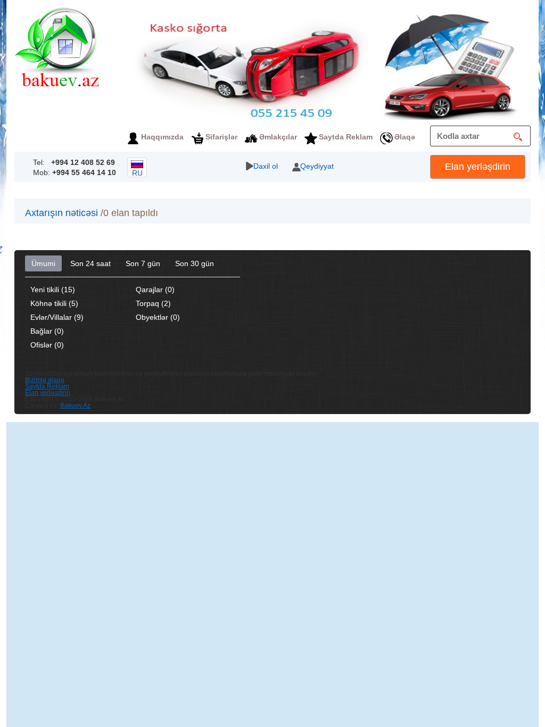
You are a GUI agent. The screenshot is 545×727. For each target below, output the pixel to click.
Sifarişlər (221, 137)
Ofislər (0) (47, 345)
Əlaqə (404, 137)
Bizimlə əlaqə (44, 380)
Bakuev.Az (75, 405)
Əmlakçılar (278, 137)
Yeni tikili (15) (52, 289)
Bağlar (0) (47, 331)
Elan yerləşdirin (477, 166)
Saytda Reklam (346, 137)
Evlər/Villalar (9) (57, 317)
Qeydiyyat (317, 166)
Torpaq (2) (153, 303)
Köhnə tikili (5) (54, 303)
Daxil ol (265, 166)
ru (137, 173)
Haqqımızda (162, 137)
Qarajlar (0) (155, 289)
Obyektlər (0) (158, 317)
